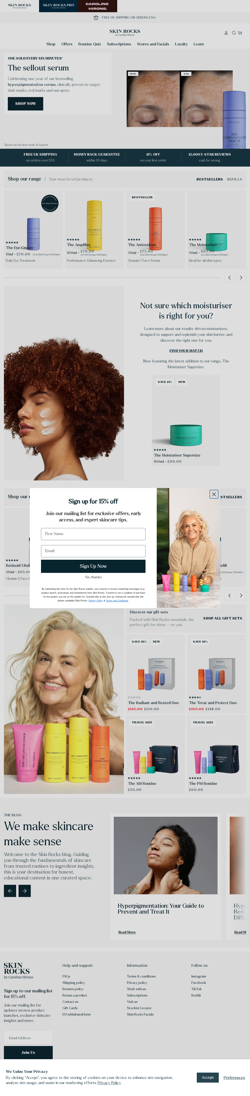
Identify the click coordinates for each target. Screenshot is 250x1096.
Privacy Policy (109, 1083)
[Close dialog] (214, 494)
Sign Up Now (93, 566)
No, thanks (93, 577)
